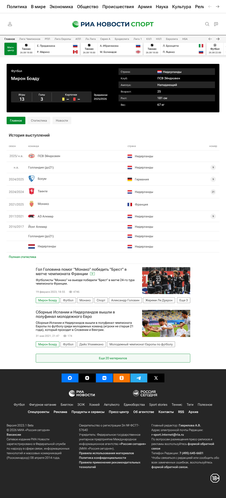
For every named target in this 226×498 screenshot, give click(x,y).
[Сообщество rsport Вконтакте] (104, 378)
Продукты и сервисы (88, 412)
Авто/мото (111, 405)
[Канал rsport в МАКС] (70, 378)
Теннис (177, 405)
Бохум (42, 178)
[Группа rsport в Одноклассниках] (121, 378)
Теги (190, 405)
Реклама (60, 412)
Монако (43, 203)
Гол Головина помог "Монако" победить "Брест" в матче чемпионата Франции (81, 271)
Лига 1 (138, 39)
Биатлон (67, 405)
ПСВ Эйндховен (168, 78)
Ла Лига (90, 39)
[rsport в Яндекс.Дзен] (87, 378)
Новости (62, 120)
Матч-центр (10, 49)
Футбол (16, 71)
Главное (9, 39)
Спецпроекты (38, 412)
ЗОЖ (81, 405)
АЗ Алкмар (45, 216)
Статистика (39, 120)
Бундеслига (122, 39)
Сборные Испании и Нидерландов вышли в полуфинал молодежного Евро (75, 314)
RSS (181, 412)
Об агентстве (143, 412)
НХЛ (159, 39)
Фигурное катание (42, 405)
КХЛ (149, 39)
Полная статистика (22, 257)
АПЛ (78, 39)
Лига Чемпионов (29, 39)
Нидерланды (47, 246)
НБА (185, 39)
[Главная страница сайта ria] (98, 24)
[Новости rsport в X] (156, 378)
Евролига (172, 39)
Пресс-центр (119, 412)
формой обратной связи (169, 467)
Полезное (205, 405)
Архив (193, 412)
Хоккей (94, 405)
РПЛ (47, 39)
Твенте (42, 191)
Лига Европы (63, 39)
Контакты (166, 412)
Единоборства (134, 405)
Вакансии (14, 434)
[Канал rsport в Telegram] (138, 378)
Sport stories (158, 405)
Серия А (105, 39)
